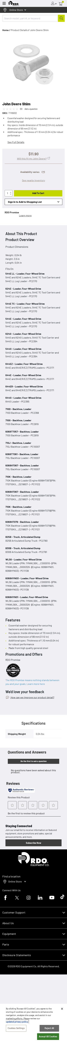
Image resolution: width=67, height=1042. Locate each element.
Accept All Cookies (48, 1036)
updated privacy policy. (17, 1021)
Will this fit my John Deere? (32, 158)
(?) (43, 171)
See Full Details (15, 142)
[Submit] (61, 18)
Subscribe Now (33, 842)
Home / (6, 30)
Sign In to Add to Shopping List (25, 201)
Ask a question (31, 109)
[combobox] (33, 18)
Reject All (49, 1028)
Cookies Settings (16, 1028)
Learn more (25, 215)
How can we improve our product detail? (32, 697)
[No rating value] (11, 109)
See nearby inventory (33, 180)
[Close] (62, 1008)
